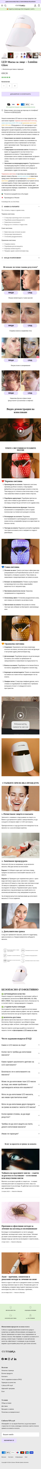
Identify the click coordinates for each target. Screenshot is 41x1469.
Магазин (4, 1457)
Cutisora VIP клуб (7, 1385)
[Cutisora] (20, 5)
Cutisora (13, 1462)
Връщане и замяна (8, 1409)
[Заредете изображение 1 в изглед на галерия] (20, 31)
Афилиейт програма (8, 1388)
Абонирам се (9, 1440)
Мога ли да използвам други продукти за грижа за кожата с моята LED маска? (19, 1105)
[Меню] (2, 5)
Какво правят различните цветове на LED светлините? (18, 1063)
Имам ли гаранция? (10, 1134)
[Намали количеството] (4, 85)
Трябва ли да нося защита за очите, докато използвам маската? (17, 1125)
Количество (6, 81)
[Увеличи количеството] (15, 85)
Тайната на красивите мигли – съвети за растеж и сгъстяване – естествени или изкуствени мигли (20, 1175)
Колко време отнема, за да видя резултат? (16, 1115)
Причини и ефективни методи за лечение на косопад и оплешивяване (19, 1227)
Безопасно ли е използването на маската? (16, 1073)
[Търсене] (6, 5)
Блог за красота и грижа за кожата (20, 1143)
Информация (19, 1457)
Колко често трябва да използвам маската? (16, 1053)
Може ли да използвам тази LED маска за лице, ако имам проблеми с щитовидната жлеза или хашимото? (19, 1084)
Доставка (5, 1406)
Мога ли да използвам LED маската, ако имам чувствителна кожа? (17, 1095)
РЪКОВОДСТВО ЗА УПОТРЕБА (10, 201)
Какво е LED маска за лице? (14, 1045)
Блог (3, 1391)
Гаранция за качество (9, 1382)
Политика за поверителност (11, 1412)
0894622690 (16, 112)
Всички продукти (7, 1373)
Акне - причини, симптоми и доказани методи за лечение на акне (19, 1278)
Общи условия (6, 1403)
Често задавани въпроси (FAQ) (12, 1379)
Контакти (4, 1376)
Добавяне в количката (20, 94)
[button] (6, 77)
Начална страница (8, 1370)
